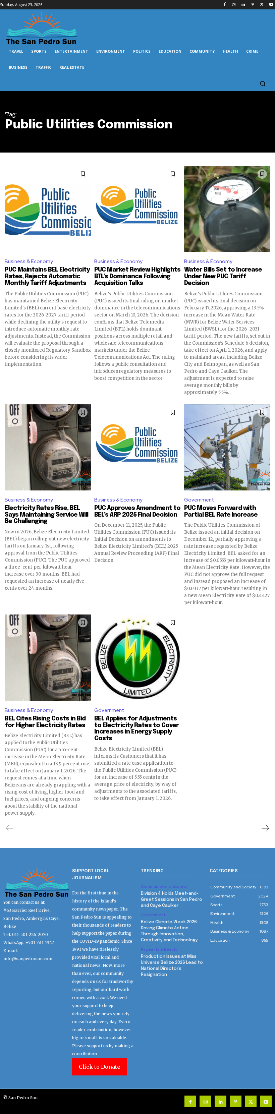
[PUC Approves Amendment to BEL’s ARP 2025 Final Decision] (137, 447)
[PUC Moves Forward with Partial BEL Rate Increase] (227, 447)
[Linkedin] (243, 5)
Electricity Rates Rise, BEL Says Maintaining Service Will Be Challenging (46, 515)
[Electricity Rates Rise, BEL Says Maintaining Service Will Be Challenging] (48, 447)
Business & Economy (29, 261)
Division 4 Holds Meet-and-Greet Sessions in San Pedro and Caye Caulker (171, 899)
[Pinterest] (253, 5)
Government (199, 499)
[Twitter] (262, 5)
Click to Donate (99, 1066)
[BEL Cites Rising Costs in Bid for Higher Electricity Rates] (48, 657)
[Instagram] (234, 5)
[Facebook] (224, 5)
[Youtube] (271, 5)
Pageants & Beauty (159, 949)
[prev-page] (10, 828)
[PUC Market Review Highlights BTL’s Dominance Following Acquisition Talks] (137, 209)
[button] (262, 84)
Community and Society (164, 886)
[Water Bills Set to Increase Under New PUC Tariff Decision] (227, 209)
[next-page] (265, 828)
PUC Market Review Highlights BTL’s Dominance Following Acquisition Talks (137, 276)
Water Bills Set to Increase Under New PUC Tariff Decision (223, 276)
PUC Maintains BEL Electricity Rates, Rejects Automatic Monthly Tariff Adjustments (47, 276)
